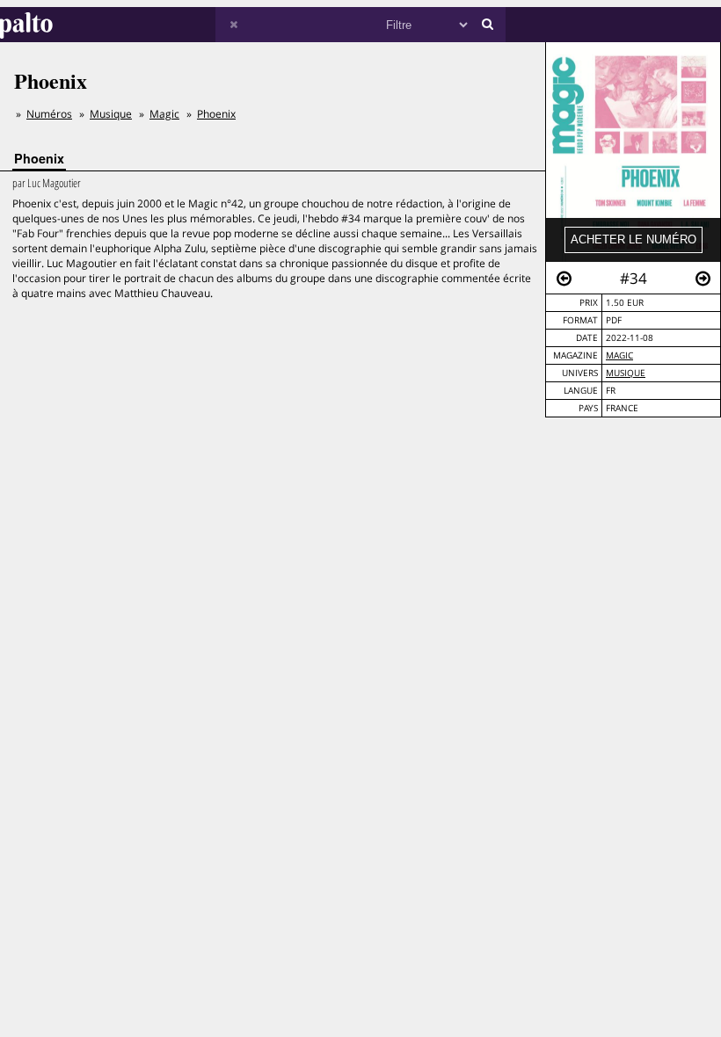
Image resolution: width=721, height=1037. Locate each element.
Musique (625, 373)
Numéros (49, 113)
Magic (619, 355)
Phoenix (216, 113)
